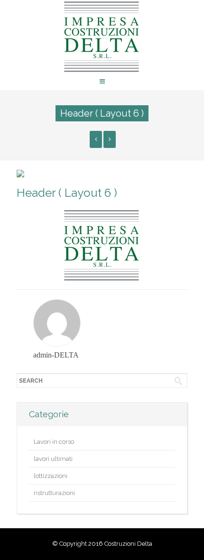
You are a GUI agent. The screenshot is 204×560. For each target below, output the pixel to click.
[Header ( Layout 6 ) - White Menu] (109, 139)
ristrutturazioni (54, 492)
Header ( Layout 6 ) (67, 193)
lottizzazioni (50, 475)
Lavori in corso (54, 441)
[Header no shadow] (96, 139)
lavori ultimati (53, 458)
